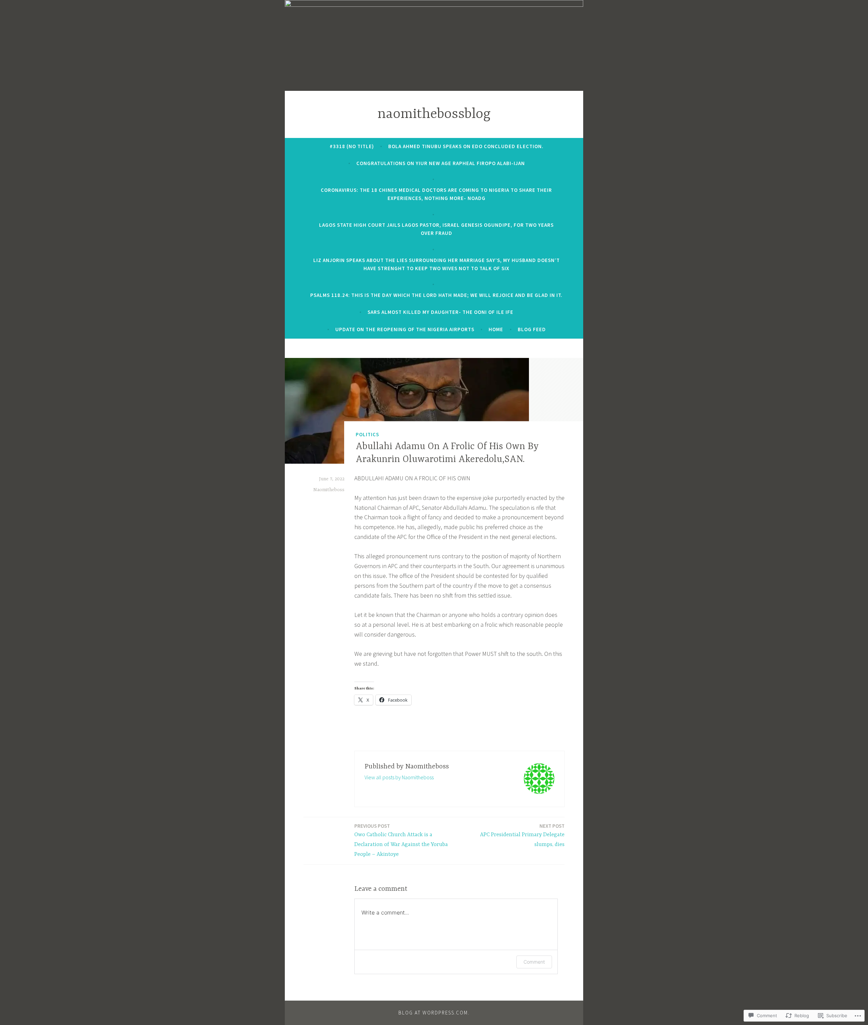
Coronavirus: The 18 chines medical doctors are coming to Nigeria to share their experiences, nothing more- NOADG (436, 194)
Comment (534, 962)
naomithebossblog (434, 114)
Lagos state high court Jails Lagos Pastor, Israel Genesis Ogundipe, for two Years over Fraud (436, 229)
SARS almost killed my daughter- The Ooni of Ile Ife (440, 312)
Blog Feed (532, 329)
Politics (367, 434)
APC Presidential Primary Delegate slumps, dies (522, 835)
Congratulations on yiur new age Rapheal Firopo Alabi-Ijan (440, 163)
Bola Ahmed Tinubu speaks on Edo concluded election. (466, 146)
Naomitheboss (328, 490)
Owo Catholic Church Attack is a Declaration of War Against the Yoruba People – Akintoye (401, 840)
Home (496, 329)
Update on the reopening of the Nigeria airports (404, 329)
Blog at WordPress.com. (434, 1012)
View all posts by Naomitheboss (399, 777)
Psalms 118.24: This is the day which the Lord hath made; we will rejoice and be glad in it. (436, 295)
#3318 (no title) (352, 146)
